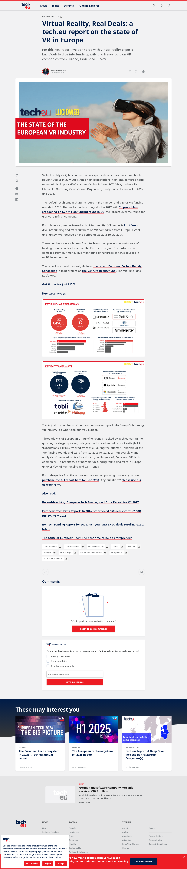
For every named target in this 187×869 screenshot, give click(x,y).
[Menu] (16, 6)
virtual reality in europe (91, 552)
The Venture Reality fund (99, 271)
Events (152, 828)
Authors (125, 832)
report (115, 546)
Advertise (126, 840)
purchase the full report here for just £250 (70, 480)
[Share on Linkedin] (16, 199)
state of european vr (53, 558)
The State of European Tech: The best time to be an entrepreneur (87, 538)
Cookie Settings (156, 836)
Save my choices (75, 681)
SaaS (71, 836)
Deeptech (73, 840)
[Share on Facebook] (16, 188)
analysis (47, 552)
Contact (126, 848)
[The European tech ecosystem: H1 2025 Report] (93, 729)
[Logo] (26, 5)
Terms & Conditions (158, 844)
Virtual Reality (50, 16)
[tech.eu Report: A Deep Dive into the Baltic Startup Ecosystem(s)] (147, 729)
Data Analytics (50, 546)
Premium (76, 747)
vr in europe (65, 552)
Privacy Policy (155, 840)
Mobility (72, 844)
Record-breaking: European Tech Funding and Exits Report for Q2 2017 (90, 502)
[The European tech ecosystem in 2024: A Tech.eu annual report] (40, 729)
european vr (116, 552)
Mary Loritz (84, 802)
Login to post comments (93, 628)
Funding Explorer (88, 5)
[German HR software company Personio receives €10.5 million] (60, 794)
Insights (69, 5)
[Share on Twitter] (16, 194)
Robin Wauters (132, 767)
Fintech (72, 828)
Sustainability (75, 848)
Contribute (127, 836)
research (131, 546)
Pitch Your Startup (130, 844)
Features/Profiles (96, 546)
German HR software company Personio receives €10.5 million (106, 789)
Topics (55, 5)
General (22, 747)
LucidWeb (131, 225)
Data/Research (72, 546)
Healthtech (74, 832)
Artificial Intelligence (78, 852)
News (43, 5)
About (125, 828)
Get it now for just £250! (58, 284)
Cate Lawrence (25, 767)
